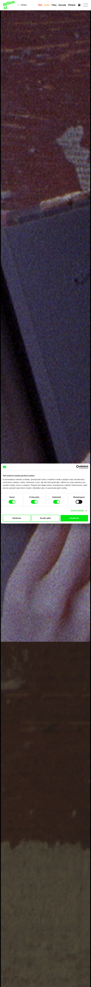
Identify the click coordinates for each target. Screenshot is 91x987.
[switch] (34, 502)
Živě (40, 5)
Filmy (54, 5)
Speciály (62, 5)
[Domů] (9, 5)
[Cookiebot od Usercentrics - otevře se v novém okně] (78, 467)
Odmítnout (16, 518)
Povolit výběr (45, 518)
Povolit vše (74, 518)
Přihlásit (71, 5)
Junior (47, 5)
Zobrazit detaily (77, 511)
